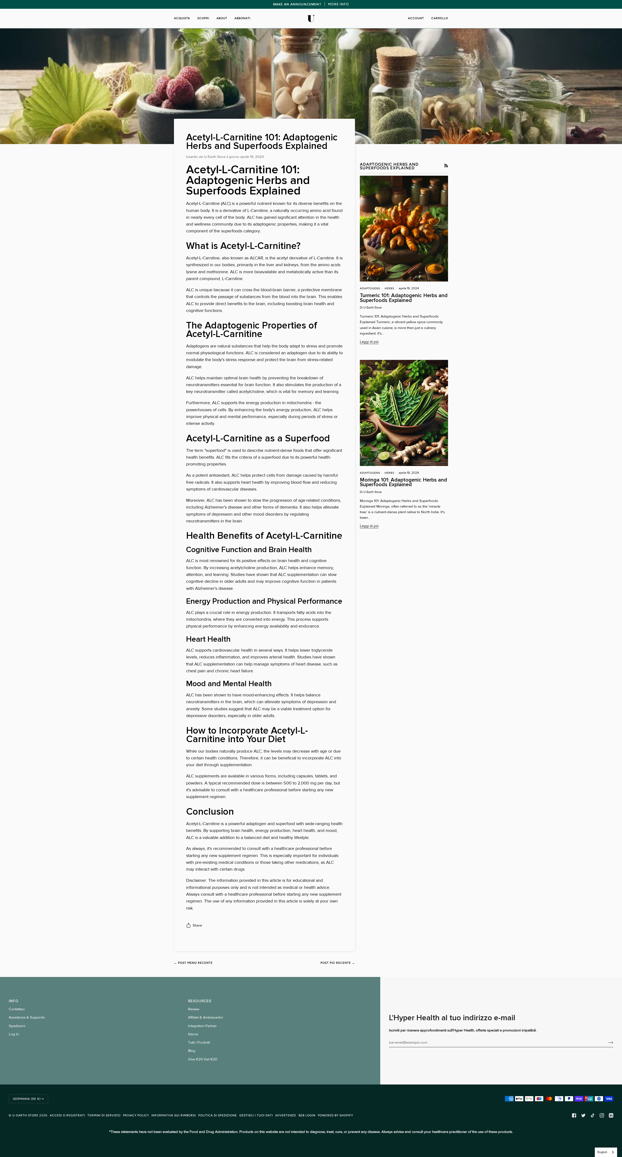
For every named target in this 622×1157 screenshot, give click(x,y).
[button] (184, 18)
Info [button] (13, 1001)
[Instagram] (602, 1115)
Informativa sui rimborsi (173, 1115)
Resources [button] (199, 1001)
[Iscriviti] (606, 1042)
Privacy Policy (136, 1115)
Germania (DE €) (27, 1099)
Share (197, 925)
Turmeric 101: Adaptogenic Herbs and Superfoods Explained (404, 297)
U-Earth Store (25, 1115)
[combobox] (606, 1152)
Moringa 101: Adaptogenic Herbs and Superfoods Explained (403, 482)
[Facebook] (574, 1115)
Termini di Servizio (104, 1115)
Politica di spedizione (217, 1115)
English (602, 1152)
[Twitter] (583, 1115)
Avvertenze (285, 1115)
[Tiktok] (592, 1115)
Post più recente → (337, 963)
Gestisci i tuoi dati (256, 1115)
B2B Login (307, 1115)
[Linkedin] (611, 1115)
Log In (14, 1034)
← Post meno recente (193, 963)
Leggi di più (369, 342)
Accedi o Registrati (67, 1115)
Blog (191, 1051)
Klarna (193, 1034)
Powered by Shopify (335, 1115)
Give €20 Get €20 (202, 1059)
